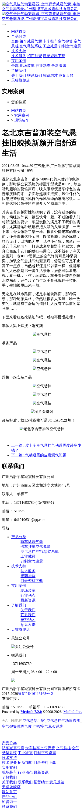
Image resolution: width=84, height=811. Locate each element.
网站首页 (18, 31)
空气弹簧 (9, 726)
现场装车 (21, 120)
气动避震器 (70, 720)
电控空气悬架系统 (48, 726)
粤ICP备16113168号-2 (35, 694)
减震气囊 (24, 726)
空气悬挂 (53, 720)
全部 (15, 41)
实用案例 (21, 115)
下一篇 (38, 455)
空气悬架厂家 (33, 720)
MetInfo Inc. (72, 712)
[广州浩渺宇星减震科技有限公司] (42, 11)
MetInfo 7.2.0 (31, 712)
